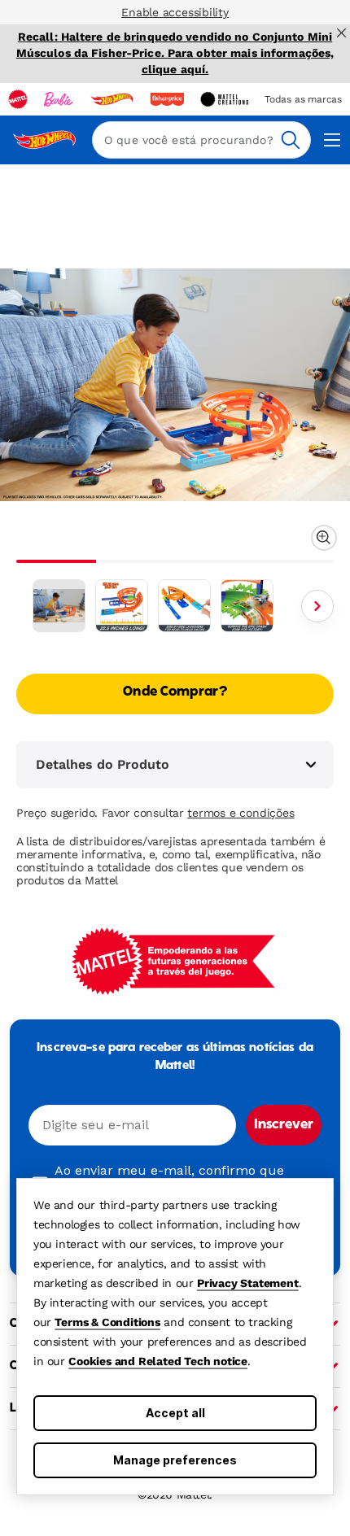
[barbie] (58, 99)
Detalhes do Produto (102, 764)
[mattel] (18, 99)
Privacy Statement (248, 1282)
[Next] (317, 606)
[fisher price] (166, 99)
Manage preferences (175, 1460)
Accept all (175, 1413)
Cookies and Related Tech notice (157, 1361)
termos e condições (240, 812)
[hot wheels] (111, 99)
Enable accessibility (175, 12)
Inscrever (283, 1125)
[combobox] (201, 140)
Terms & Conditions (107, 1322)
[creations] (224, 99)
